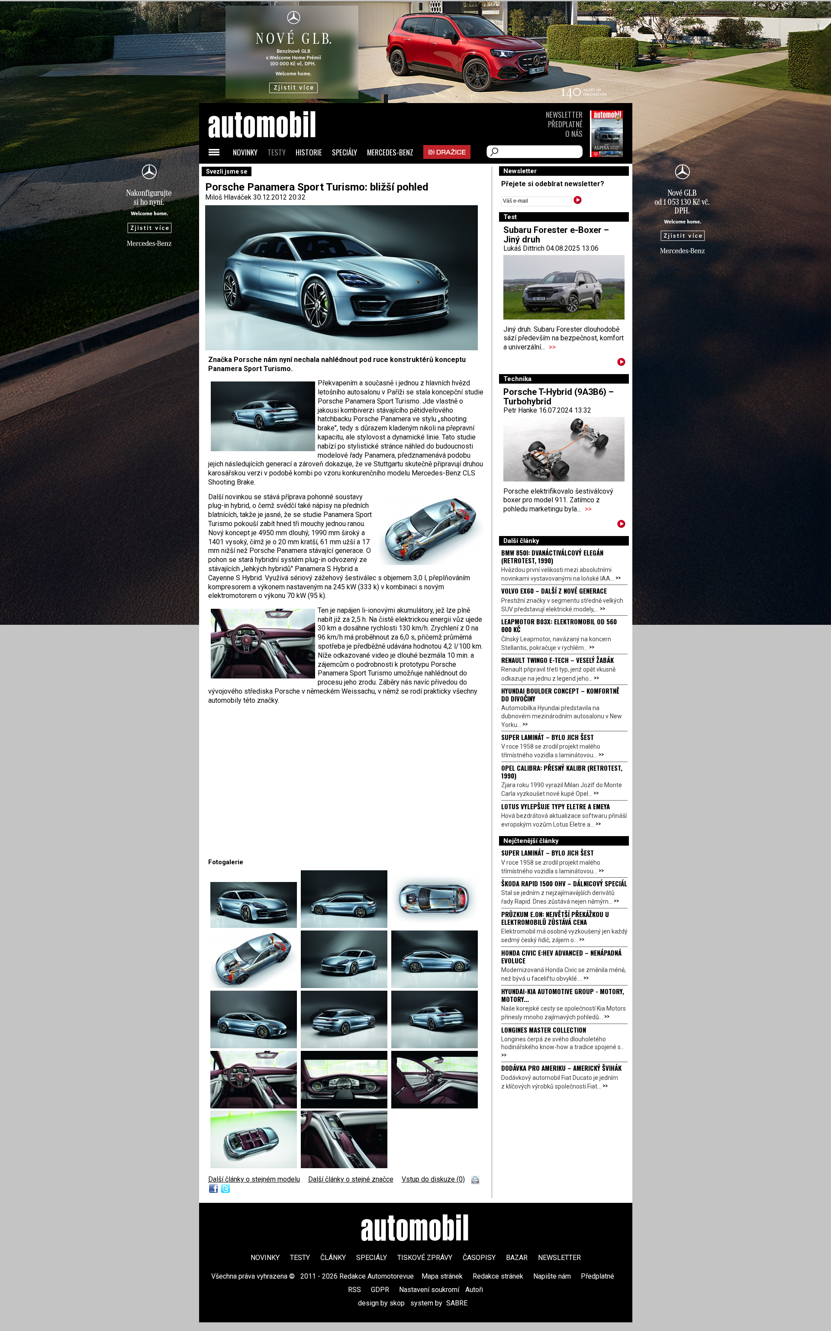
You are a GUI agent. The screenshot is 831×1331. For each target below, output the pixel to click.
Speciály (344, 152)
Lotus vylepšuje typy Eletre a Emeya (555, 806)
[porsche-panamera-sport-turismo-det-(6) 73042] (255, 925)
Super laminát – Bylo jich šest (547, 737)
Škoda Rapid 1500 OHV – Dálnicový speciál (564, 883)
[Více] (621, 363)
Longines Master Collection (543, 1029)
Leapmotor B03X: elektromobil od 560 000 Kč (559, 625)
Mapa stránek (442, 1276)
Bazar (517, 1257)
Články (333, 1257)
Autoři (474, 1290)
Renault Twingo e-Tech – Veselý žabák (557, 660)
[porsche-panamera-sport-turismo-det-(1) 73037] (434, 925)
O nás (574, 133)
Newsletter (564, 114)
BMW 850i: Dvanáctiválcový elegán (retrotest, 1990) (552, 556)
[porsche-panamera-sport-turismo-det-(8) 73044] (434, 1046)
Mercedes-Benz (390, 152)
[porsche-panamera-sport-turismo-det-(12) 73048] (344, 1166)
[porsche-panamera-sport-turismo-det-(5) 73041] (255, 1046)
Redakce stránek (498, 1276)
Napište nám (552, 1276)
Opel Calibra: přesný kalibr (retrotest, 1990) (561, 771)
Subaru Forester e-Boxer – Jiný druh (556, 235)
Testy (276, 152)
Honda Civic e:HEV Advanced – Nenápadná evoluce (561, 956)
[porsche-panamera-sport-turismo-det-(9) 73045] (255, 1106)
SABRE (456, 1303)
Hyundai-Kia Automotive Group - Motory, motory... (562, 995)
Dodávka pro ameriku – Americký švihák (561, 1068)
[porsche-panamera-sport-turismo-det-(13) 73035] (255, 1166)
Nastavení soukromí (429, 1290)
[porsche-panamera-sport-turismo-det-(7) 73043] (346, 1046)
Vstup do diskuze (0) (433, 1179)
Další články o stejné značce (350, 1179)
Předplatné (565, 124)
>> (552, 347)
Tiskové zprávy (424, 1257)
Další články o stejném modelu (254, 1179)
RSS (354, 1290)
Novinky (245, 152)
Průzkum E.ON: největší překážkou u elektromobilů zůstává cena (555, 918)
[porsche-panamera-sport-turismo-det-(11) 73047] (434, 1106)
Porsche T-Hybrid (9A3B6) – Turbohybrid (558, 397)
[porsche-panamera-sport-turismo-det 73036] (346, 925)
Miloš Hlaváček (228, 197)
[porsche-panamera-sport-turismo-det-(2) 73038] (255, 986)
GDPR (380, 1290)
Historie (309, 152)
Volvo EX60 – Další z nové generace (554, 590)
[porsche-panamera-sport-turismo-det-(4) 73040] (434, 986)
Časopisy (479, 1257)
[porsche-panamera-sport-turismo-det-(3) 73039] (346, 986)
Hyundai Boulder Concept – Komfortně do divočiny (560, 694)
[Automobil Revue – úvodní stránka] (273, 173)
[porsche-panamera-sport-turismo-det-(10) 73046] (346, 1106)
